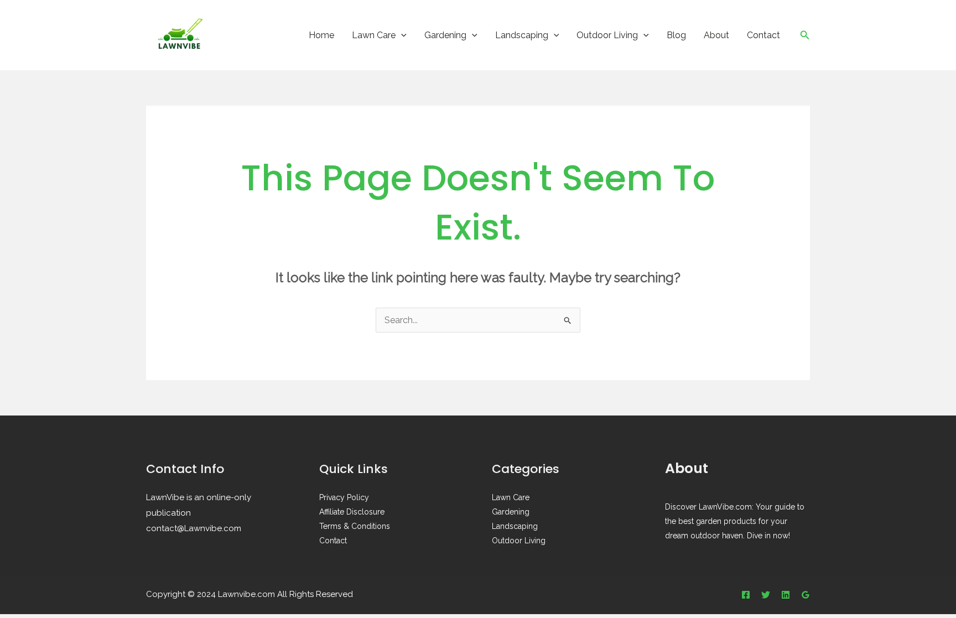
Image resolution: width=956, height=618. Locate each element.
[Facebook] (745, 594)
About (716, 35)
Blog (676, 35)
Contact (763, 35)
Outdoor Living (607, 35)
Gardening (445, 35)
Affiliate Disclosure (352, 511)
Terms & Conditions (354, 526)
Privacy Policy (344, 497)
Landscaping (521, 35)
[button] (401, 35)
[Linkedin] (785, 594)
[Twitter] (765, 594)
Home (321, 35)
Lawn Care (374, 35)
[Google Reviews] (805, 594)
